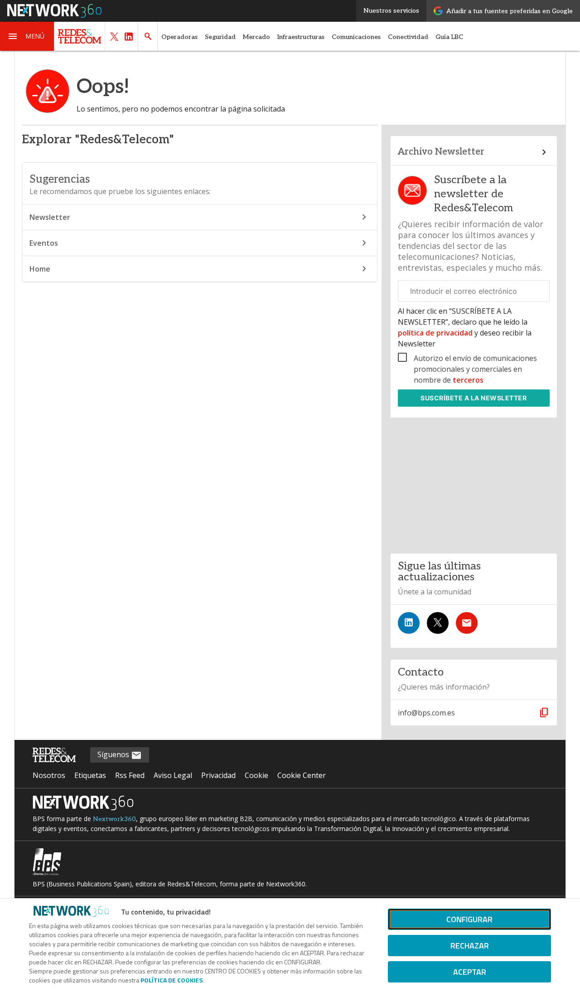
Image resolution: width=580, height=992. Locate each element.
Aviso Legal (173, 775)
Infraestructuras (300, 37)
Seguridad (220, 37)
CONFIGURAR (469, 919)
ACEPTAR (469, 972)
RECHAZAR (469, 945)
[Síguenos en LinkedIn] (409, 623)
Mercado (256, 37)
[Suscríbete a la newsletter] (467, 623)
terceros (468, 380)
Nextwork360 (114, 819)
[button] (27, 36)
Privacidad (218, 775)
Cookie (256, 775)
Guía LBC (449, 37)
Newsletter (49, 217)
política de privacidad (436, 333)
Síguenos (114, 754)
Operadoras (179, 37)
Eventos (43, 243)
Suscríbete (473, 398)
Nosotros (49, 775)
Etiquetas (90, 775)
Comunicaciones (356, 37)
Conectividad (408, 37)
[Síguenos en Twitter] (438, 623)
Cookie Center (301, 775)
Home (39, 269)
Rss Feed (130, 775)
